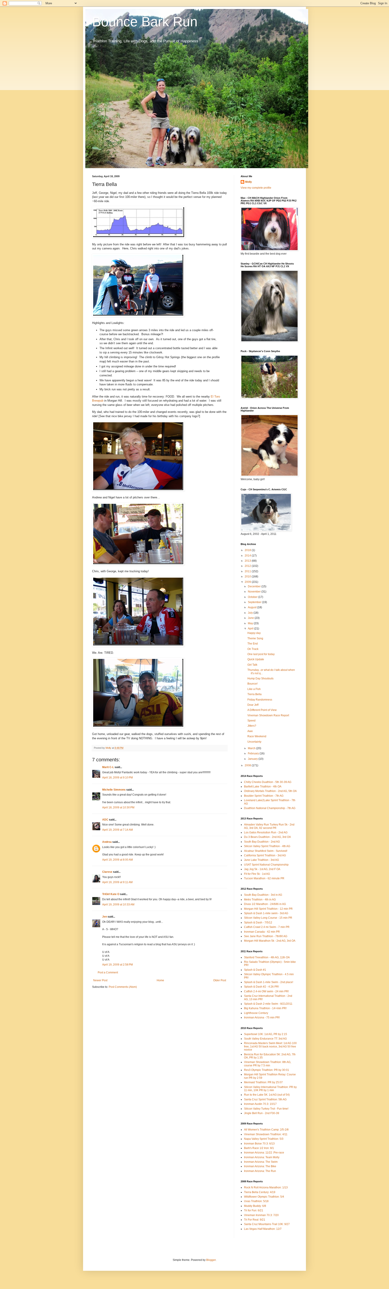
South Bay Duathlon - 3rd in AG (263, 894)
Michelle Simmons (114, 789)
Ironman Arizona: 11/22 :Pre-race (264, 1152)
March (252, 748)
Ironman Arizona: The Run (260, 1171)
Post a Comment (108, 972)
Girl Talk (252, 664)
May (251, 623)
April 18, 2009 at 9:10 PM (117, 777)
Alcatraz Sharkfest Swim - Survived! (265, 851)
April (251, 628)
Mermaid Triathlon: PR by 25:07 (263, 1082)
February (254, 753)
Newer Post (100, 980)
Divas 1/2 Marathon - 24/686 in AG (265, 904)
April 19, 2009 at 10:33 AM (118, 904)
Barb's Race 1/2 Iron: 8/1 (259, 1148)
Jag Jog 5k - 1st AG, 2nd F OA (262, 869)
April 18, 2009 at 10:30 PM (118, 807)
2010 (248, 576)
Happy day (254, 633)
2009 (248, 581)
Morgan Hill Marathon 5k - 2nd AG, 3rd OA (269, 940)
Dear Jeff (252, 704)
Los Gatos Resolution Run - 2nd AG (265, 832)
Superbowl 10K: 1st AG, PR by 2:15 (265, 1034)
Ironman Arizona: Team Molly (261, 1157)
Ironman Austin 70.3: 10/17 (260, 1104)
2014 (248, 555)
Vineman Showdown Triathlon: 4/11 (265, 1134)
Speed (251, 720)
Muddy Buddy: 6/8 (255, 1206)
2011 (248, 571)
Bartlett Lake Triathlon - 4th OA (262, 786)
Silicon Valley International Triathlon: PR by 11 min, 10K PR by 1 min (270, 1088)
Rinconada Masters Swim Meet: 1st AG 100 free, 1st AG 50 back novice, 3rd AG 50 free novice (270, 1046)
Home (160, 980)
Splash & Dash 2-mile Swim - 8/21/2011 (268, 1003)
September (255, 602)
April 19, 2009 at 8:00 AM (117, 859)
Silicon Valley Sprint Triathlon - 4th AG (267, 846)
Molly (248, 181)
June (251, 618)
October (253, 597)
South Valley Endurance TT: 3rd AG (265, 1038)
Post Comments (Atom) (123, 986)
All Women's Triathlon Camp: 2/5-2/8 (266, 1129)
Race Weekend (256, 736)
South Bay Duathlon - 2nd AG (262, 841)
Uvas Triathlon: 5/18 (256, 1201)
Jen (104, 916)
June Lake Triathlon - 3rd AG (261, 860)
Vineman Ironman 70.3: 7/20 (261, 1215)
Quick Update (255, 659)
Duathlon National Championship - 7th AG (269, 808)
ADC (105, 819)
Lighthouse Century (256, 1013)
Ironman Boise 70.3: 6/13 (259, 1143)
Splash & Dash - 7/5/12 (258, 922)
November (254, 591)
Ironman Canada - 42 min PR (262, 931)
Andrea (107, 842)
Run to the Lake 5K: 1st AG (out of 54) (267, 1094)
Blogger (211, 1260)
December (254, 586)
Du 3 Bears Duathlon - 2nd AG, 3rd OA (267, 837)
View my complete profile (256, 187)
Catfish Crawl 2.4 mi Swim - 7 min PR (266, 927)
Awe (250, 731)
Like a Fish (254, 689)
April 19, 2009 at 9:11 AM (117, 882)
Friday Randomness (259, 699)
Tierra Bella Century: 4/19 (259, 1192)
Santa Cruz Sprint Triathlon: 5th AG (265, 1099)
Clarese (107, 871)
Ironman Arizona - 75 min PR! (262, 1017)
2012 (248, 566)
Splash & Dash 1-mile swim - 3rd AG (266, 913)
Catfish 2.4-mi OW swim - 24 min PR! (266, 991)
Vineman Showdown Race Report (268, 715)
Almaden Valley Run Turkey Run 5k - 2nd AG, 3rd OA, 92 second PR (269, 826)
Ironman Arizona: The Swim (261, 1161)
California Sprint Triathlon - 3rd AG (265, 855)
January (253, 758)
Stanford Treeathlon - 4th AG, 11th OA (267, 957)
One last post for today (261, 654)
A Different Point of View (262, 710)
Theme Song (255, 638)
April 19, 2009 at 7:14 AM (117, 829)
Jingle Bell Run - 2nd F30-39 (261, 1113)
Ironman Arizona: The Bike (260, 1166)
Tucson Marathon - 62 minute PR (264, 878)
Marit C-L (108, 767)
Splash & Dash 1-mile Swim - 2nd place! (268, 982)
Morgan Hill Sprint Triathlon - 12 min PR (268, 908)
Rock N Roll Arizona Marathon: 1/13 (266, 1187)
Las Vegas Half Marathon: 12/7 (263, 1228)
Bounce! (252, 683)
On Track (252, 649)
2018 (248, 550)
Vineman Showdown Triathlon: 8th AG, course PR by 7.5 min (267, 1064)
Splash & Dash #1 (255, 969)
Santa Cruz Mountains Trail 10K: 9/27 (267, 1224)
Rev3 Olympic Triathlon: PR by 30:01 (266, 1070)
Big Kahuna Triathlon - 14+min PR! (265, 1008)
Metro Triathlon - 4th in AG (260, 899)
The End (252, 643)
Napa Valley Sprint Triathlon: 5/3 (263, 1138)
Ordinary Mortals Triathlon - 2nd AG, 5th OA (270, 791)
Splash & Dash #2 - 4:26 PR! (261, 986)
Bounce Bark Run (144, 21)
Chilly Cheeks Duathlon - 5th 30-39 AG (267, 782)
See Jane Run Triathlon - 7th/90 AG (265, 936)
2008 (248, 765)
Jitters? (251, 725)
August (252, 607)
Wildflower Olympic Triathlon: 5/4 (264, 1196)
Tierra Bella (254, 694)
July (250, 612)
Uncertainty (254, 741)
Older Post (219, 980)
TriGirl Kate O (110, 894)
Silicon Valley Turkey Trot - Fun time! (266, 1108)
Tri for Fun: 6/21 (253, 1210)
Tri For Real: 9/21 (254, 1219)
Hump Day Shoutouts (260, 678)
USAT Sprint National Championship (266, 864)
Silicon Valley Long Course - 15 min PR (268, 917)
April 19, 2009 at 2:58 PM (117, 964)
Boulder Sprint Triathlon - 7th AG (263, 795)
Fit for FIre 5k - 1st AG (257, 873)
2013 (248, 560)
